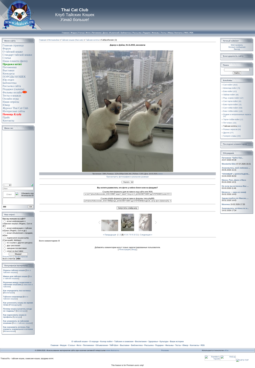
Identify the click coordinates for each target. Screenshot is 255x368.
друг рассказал (13, 245)
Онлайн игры (11, 98)
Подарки (159, 345)
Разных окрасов (230, 129)
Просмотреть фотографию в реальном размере (127, 177)
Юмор (6, 104)
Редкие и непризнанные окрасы (237, 114)
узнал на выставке (15, 251)
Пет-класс (227, 123)
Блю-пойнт (228, 91)
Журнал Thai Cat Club (15, 108)
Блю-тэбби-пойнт (230, 111)
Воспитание (9, 293)
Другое (226, 133)
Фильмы (169, 345)
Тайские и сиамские (123, 341)
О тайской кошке (13, 51)
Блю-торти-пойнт (230, 104)
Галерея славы (229, 136)
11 (137, 235)
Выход (237, 49)
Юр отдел (8, 79)
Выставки (8, 70)
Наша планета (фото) (15, 61)
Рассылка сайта (12, 86)
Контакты (8, 120)
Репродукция (15, 305)
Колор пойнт (106, 341)
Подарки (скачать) (13, 89)
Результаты (8, 257)
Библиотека (9, 82)
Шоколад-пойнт (230, 88)
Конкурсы (9, 73)
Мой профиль (237, 45)
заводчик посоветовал (17, 248)
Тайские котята (92, 40)
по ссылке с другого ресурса (19, 243)
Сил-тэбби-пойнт (230, 108)
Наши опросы (11, 101)
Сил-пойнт (227, 85)
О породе (94, 341)
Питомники (10, 67)
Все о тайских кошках (17, 277)
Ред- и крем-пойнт (231, 98)
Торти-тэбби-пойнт (231, 119)
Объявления (102, 345)
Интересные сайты (14, 111)
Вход (134, 249)
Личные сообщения (236, 47)
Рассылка (149, 345)
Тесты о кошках (12, 95)
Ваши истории (177, 341)
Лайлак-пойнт (229, 95)
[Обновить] (32, 185)
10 (134, 235)
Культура (17, 317)
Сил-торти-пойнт (230, 101)
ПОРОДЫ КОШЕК (14, 76)
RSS (203, 345)
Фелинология (9, 331)
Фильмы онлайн (12, 92)
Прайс (6, 117)
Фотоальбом (53, 40)
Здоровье (153, 341)
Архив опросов (21, 257)
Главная (42, 40)
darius (160, 174)
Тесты (178, 345)
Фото (78, 345)
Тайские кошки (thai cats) (72, 40)
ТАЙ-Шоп (113, 345)
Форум (7, 48)
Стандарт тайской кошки (17, 54)
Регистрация (124, 249)
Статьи (7, 57)
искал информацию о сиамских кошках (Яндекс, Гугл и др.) (17, 223)
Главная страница (13, 45)
